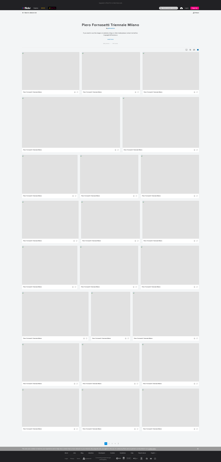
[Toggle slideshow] (186, 50)
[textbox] (170, 8)
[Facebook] (147, 459)
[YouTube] (151, 459)
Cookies (112, 453)
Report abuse (142, 453)
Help (132, 453)
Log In (186, 8)
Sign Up (194, 8)
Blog (82, 453)
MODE (43, 8)
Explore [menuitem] (36, 8)
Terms (78, 458)
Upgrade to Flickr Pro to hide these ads (110, 3)
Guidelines (123, 453)
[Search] (160, 8)
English (153, 453)
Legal (66, 458)
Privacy (72, 458)
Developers (102, 453)
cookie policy (152, 449)
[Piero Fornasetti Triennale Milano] (50, 71)
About (66, 453)
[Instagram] (155, 459)
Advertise (91, 453)
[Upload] (181, 8)
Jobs (74, 453)
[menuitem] (52, 8)
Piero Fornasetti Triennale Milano (32, 92)
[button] (196, 13)
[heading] (26, 8)
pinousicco (111, 28)
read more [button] (110, 39)
